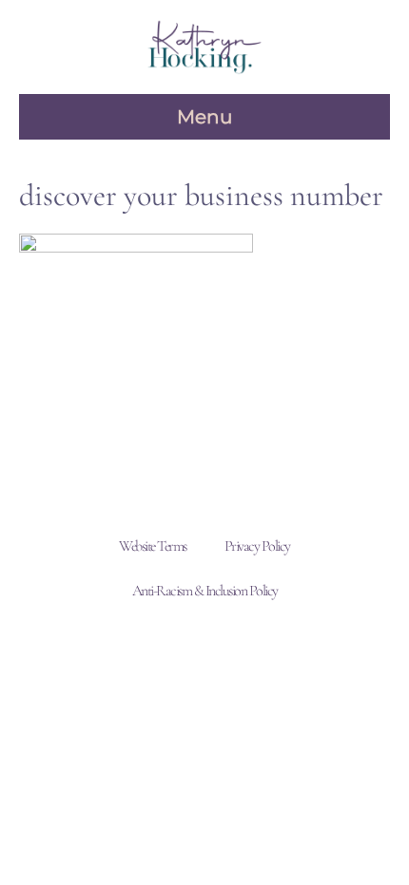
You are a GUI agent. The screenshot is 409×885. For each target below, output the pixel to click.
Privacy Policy (257, 546)
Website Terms (152, 546)
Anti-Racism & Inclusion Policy (205, 590)
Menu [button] (204, 116)
